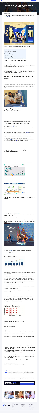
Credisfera (11, 250)
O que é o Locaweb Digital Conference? (8, 50)
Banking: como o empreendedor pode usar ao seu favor (11, 56)
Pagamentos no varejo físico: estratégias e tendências (10, 57)
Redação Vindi (9, 370)
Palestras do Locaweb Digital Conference (9, 53)
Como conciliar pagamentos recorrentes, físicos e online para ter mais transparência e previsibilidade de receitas (16, 58)
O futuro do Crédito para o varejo (8, 55)
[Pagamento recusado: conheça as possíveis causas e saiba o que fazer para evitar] (30, 394)
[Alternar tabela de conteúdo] (25, 49)
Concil (26, 349)
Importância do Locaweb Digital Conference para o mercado (10, 51)
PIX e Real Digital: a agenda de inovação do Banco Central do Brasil (12, 54)
